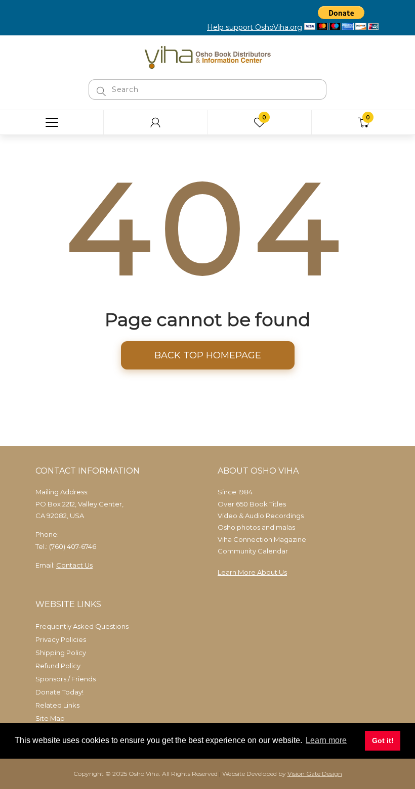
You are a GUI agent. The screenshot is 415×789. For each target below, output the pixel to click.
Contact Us (74, 565)
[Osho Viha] (207, 56)
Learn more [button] (326, 740)
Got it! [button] (383, 740)
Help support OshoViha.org (254, 27)
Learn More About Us (252, 572)
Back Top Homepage (207, 355)
